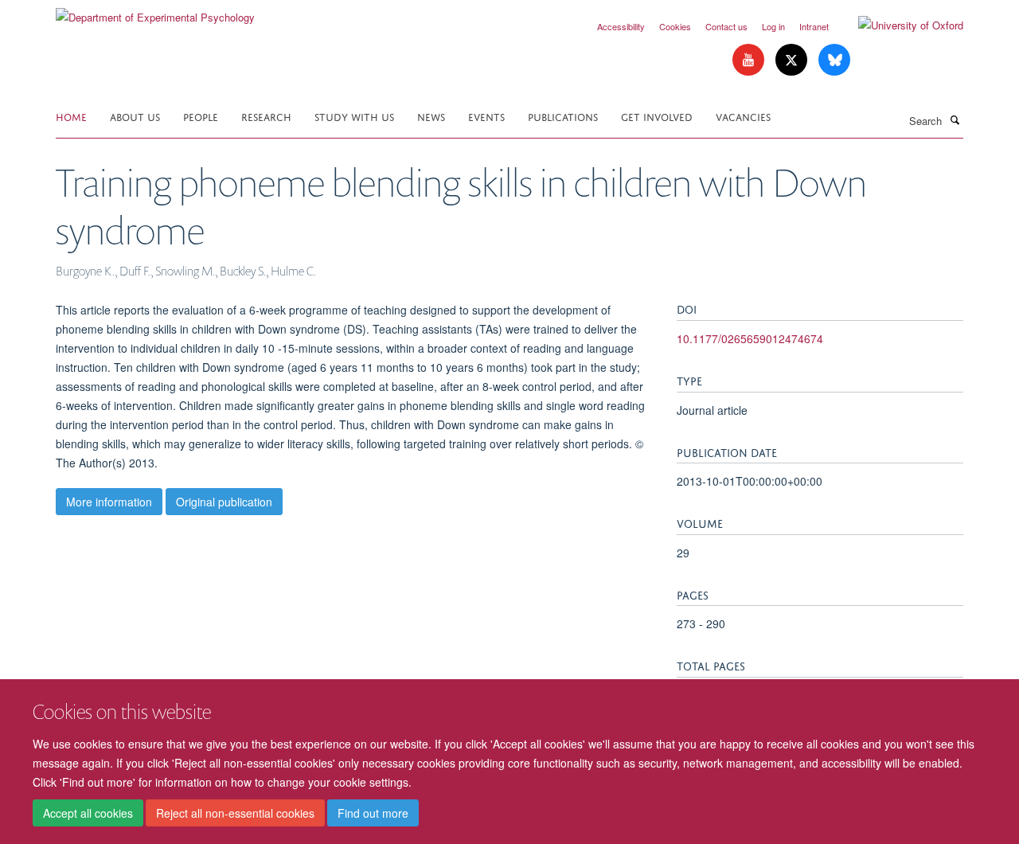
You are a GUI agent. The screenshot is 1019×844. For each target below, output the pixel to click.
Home (71, 115)
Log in (773, 26)
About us (135, 115)
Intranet (814, 26)
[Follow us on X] (792, 60)
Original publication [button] (224, 502)
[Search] (954, 119)
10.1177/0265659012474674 (750, 338)
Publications (563, 115)
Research (266, 115)
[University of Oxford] (898, 25)
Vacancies (743, 115)
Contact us (726, 26)
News (431, 115)
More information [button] (109, 502)
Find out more (373, 813)
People (200, 115)
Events (486, 115)
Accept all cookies (88, 813)
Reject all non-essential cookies (235, 813)
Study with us (354, 115)
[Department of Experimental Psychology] (155, 11)
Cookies (675, 26)
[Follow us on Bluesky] (834, 60)
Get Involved (657, 115)
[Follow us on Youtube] (749, 60)
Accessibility (621, 26)
